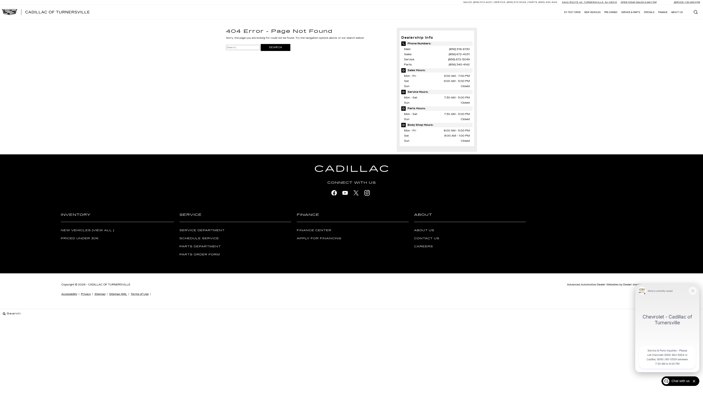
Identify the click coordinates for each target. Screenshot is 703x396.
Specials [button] (649, 13)
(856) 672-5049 (459, 59)
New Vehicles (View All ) (87, 230)
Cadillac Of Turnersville (109, 284)
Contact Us (426, 238)
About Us (424, 230)
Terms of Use (140, 294)
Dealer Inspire (632, 284)
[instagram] (367, 192)
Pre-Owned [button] (611, 13)
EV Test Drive (572, 12)
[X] (356, 192)
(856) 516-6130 (459, 49)
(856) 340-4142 (459, 64)
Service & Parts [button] (630, 13)
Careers (423, 246)
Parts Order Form (199, 254)
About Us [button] (677, 13)
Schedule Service (199, 238)
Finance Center (314, 230)
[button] (695, 12)
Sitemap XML (118, 294)
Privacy (86, 294)
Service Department (202, 230)
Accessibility (69, 294)
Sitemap (99, 294)
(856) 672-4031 (459, 54)
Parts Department (200, 246)
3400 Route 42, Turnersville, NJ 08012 (589, 2)
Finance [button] (662, 13)
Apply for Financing (319, 238)
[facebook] (334, 192)
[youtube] (345, 192)
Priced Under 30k (80, 238)
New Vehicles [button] (592, 13)
